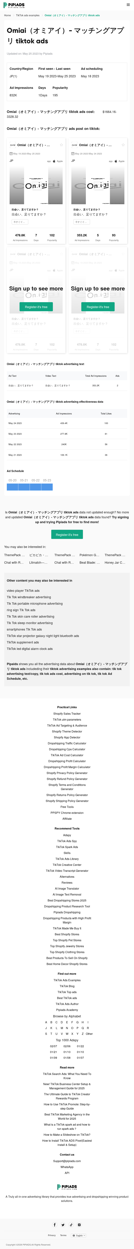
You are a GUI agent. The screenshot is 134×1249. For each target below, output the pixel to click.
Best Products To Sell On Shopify (67, 958)
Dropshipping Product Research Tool (67, 906)
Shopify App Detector (67, 737)
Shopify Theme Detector (67, 731)
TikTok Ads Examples (67, 980)
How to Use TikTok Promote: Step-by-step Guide (67, 1106)
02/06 (67, 1046)
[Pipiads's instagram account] (79, 1225)
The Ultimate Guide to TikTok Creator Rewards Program (67, 1096)
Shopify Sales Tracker (67, 714)
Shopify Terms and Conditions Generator (67, 787)
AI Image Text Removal (67, 894)
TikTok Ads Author (67, 1004)
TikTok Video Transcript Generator (67, 871)
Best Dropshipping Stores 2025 (67, 900)
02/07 (53, 1046)
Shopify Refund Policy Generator (67, 779)
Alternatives (67, 877)
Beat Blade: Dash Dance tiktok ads (92, 562)
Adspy (67, 835)
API (67, 1173)
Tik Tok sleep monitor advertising (30, 622)
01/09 (53, 1058)
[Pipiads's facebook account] (54, 1225)
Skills (67, 853)
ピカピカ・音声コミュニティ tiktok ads (41, 554)
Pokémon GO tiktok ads (92, 554)
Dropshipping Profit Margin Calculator (67, 767)
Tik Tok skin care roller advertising (30, 616)
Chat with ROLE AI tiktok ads (16, 562)
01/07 (80, 1058)
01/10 (80, 1052)
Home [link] (8, 15)
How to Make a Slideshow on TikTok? (67, 1135)
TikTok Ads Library (67, 859)
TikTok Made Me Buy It (67, 928)
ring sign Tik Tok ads (21, 609)
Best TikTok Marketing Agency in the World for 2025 (67, 1116)
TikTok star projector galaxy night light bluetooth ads (43, 635)
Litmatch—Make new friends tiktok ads (41, 562)
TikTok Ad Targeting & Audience (67, 725)
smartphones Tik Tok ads (24, 629)
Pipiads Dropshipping (67, 912)
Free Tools (67, 807)
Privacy (52, 1235)
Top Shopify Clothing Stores (67, 952)
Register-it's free (36, 306)
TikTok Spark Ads (67, 847)
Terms (63, 1235)
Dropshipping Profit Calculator (67, 761)
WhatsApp (67, 1167)
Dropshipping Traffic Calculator (67, 743)
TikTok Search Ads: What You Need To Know (67, 1076)
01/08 (67, 1058)
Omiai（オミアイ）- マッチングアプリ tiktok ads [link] (72, 15)
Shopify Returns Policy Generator (67, 795)
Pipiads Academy (67, 1010)
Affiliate (67, 819)
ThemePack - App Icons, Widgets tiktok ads (16, 554)
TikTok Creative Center (67, 865)
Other (88, 1034)
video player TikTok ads (23, 590)
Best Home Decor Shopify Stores (67, 964)
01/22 (80, 1046)
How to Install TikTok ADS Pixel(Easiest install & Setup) (67, 1143)
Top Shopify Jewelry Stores (67, 946)
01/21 (53, 1052)
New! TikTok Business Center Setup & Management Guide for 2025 (67, 1086)
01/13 (67, 1052)
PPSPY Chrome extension (67, 813)
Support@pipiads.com (67, 1161)
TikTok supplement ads (23, 642)
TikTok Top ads (67, 992)
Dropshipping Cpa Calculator (67, 749)
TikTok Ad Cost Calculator (67, 755)
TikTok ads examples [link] (28, 15)
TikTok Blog (67, 986)
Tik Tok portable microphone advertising (35, 603)
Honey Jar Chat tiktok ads (117, 562)
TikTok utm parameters (67, 719)
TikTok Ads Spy (67, 841)
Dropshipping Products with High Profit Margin (67, 920)
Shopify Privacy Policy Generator (67, 773)
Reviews (67, 882)
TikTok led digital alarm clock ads (30, 648)
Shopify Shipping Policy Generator (67, 801)
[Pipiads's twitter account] (63, 1225)
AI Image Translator (67, 888)
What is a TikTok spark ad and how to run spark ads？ (67, 1126)
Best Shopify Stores (67, 934)
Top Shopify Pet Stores (67, 940)
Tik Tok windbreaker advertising (29, 597)
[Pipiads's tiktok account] (71, 1225)
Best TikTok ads (67, 998)
